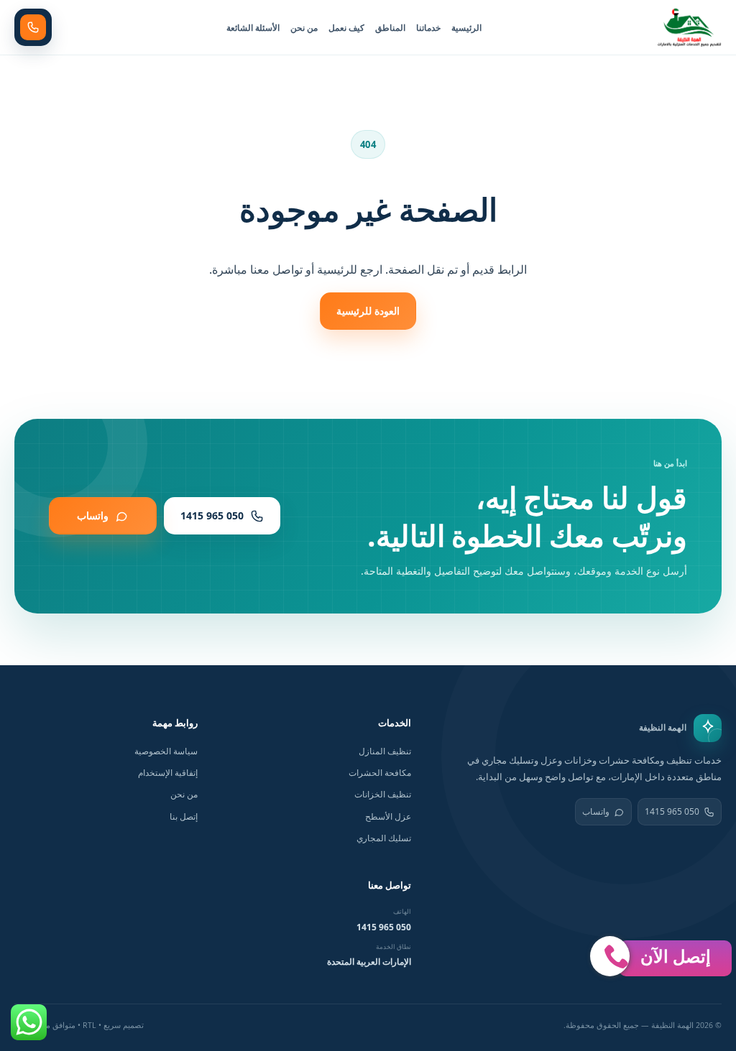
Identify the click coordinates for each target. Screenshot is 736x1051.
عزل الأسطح (388, 816)
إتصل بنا (184, 816)
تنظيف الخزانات (382, 794)
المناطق (390, 28)
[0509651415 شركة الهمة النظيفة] (689, 27)
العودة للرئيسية (368, 311)
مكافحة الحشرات (380, 773)
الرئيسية (466, 28)
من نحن (304, 28)
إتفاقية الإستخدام (168, 773)
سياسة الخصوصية (166, 751)
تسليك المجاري (383, 838)
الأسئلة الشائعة (253, 28)
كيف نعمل (346, 28)
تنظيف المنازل (385, 751)
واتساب (596, 811)
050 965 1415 (672, 811)
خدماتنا (428, 28)
